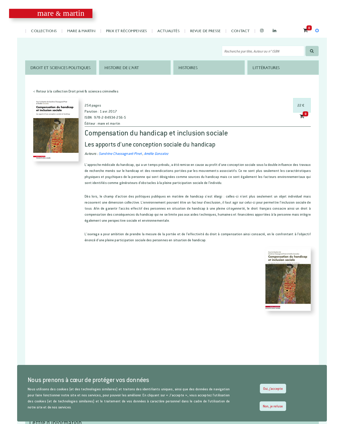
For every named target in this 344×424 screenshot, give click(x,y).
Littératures (266, 67)
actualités (168, 30)
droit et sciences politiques (60, 67)
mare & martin (81, 30)
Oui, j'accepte (273, 388)
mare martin (60, 13)
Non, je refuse (273, 406)
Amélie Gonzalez (156, 153)
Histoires (188, 67)
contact (240, 30)
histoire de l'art (122, 67)
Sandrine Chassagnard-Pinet (120, 153)
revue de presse (205, 30)
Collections (44, 30)
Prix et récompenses (126, 30)
